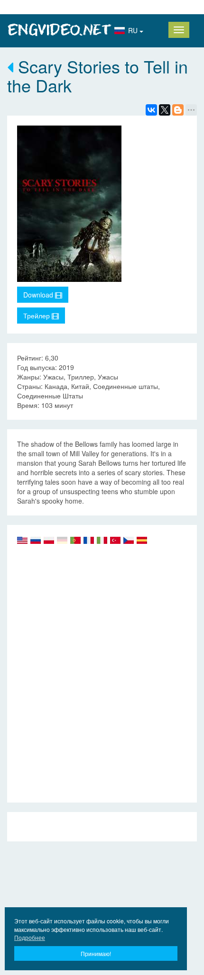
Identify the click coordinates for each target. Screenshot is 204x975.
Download (39, 294)
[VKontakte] (151, 110)
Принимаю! (96, 953)
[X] (164, 110)
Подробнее (29, 937)
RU (133, 30)
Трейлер (37, 315)
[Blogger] (178, 110)
